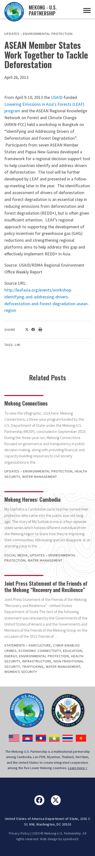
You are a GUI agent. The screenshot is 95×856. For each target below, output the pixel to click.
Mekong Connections (26, 403)
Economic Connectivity (40, 650)
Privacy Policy (19, 833)
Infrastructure (36, 661)
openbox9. (71, 839)
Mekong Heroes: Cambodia (32, 499)
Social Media (16, 555)
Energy (10, 656)
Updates (11, 33)
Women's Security (20, 671)
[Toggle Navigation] (87, 10)
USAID (56, 97)
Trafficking (33, 666)
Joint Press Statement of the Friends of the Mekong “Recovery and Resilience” (45, 586)
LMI (17, 345)
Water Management (39, 476)
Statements (14, 645)
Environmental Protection (48, 33)
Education (72, 650)
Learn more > (77, 768)
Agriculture (39, 645)
